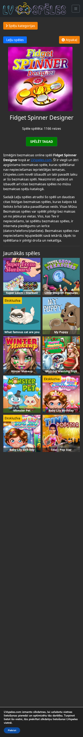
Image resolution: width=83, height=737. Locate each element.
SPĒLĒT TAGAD (41, 141)
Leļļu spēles (15, 40)
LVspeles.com (41, 160)
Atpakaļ (71, 40)
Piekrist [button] (12, 730)
